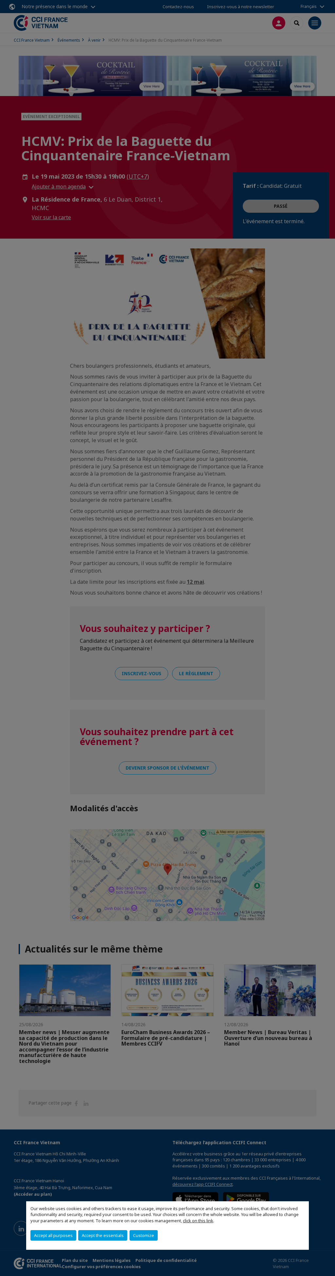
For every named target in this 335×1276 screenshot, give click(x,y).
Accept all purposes (53, 1235)
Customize (143, 1235)
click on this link (198, 1221)
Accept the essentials (103, 1235)
